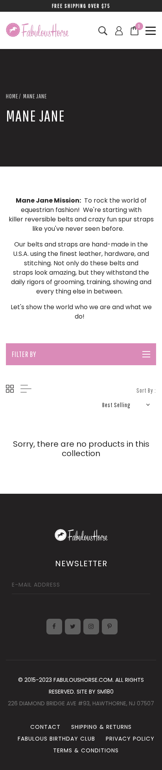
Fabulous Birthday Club (56, 739)
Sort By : (146, 390)
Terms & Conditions (86, 750)
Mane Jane (35, 96)
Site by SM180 (95, 692)
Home (12, 96)
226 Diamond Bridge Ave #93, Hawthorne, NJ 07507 (81, 703)
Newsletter (81, 563)
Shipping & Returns (101, 727)
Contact (45, 727)
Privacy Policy (130, 739)
